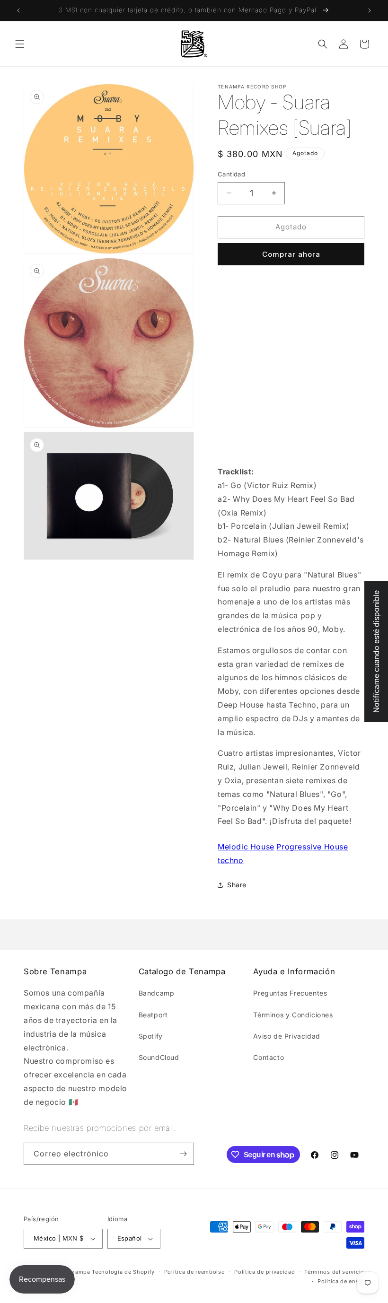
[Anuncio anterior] (18, 10)
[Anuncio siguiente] (369, 10)
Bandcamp (157, 993)
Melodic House (246, 846)
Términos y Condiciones (293, 1015)
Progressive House (312, 846)
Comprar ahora (291, 254)
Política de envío (340, 1281)
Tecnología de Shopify (123, 1271)
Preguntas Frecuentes (290, 993)
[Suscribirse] (183, 1154)
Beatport (153, 1015)
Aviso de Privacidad (286, 1036)
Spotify (151, 1036)
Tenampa (77, 1271)
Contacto (268, 1057)
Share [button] (237, 885)
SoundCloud (159, 1057)
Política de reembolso (194, 1271)
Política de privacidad (264, 1271)
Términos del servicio (334, 1271)
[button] (19, 44)
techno (231, 860)
